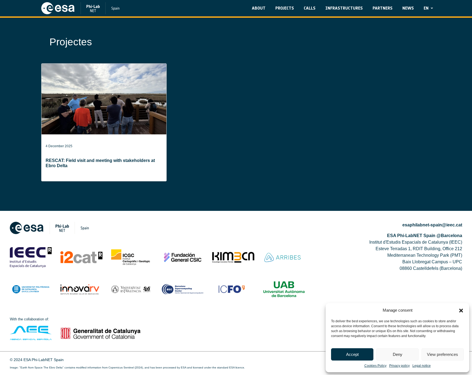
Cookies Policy (375, 366)
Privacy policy (399, 366)
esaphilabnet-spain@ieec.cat (432, 225)
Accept (352, 354)
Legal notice (421, 366)
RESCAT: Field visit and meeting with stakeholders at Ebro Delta (100, 163)
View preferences (442, 354)
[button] (461, 310)
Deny (397, 354)
